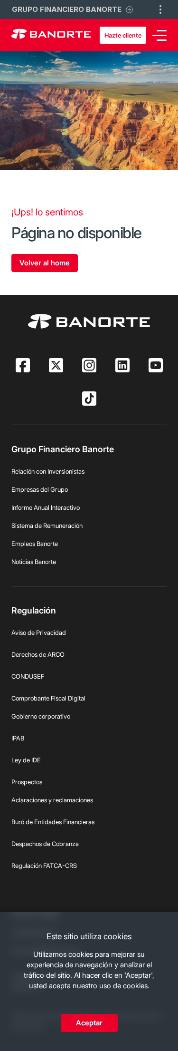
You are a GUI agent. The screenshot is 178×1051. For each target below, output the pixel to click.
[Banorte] (51, 35)
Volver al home (44, 262)
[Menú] (159, 35)
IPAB (17, 738)
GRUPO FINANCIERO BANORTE (67, 9)
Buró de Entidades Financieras (52, 822)
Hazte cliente (122, 35)
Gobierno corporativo (40, 716)
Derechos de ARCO (38, 654)
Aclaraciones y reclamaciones (52, 800)
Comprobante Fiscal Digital (48, 698)
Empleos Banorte (34, 543)
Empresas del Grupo (39, 489)
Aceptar (89, 1022)
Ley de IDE (26, 760)
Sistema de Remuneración (47, 525)
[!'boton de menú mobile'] (160, 9)
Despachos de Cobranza (45, 843)
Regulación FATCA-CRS (44, 865)
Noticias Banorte (33, 561)
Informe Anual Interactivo (45, 507)
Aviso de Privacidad (38, 632)
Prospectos (26, 782)
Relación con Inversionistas (47, 471)
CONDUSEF (27, 676)
